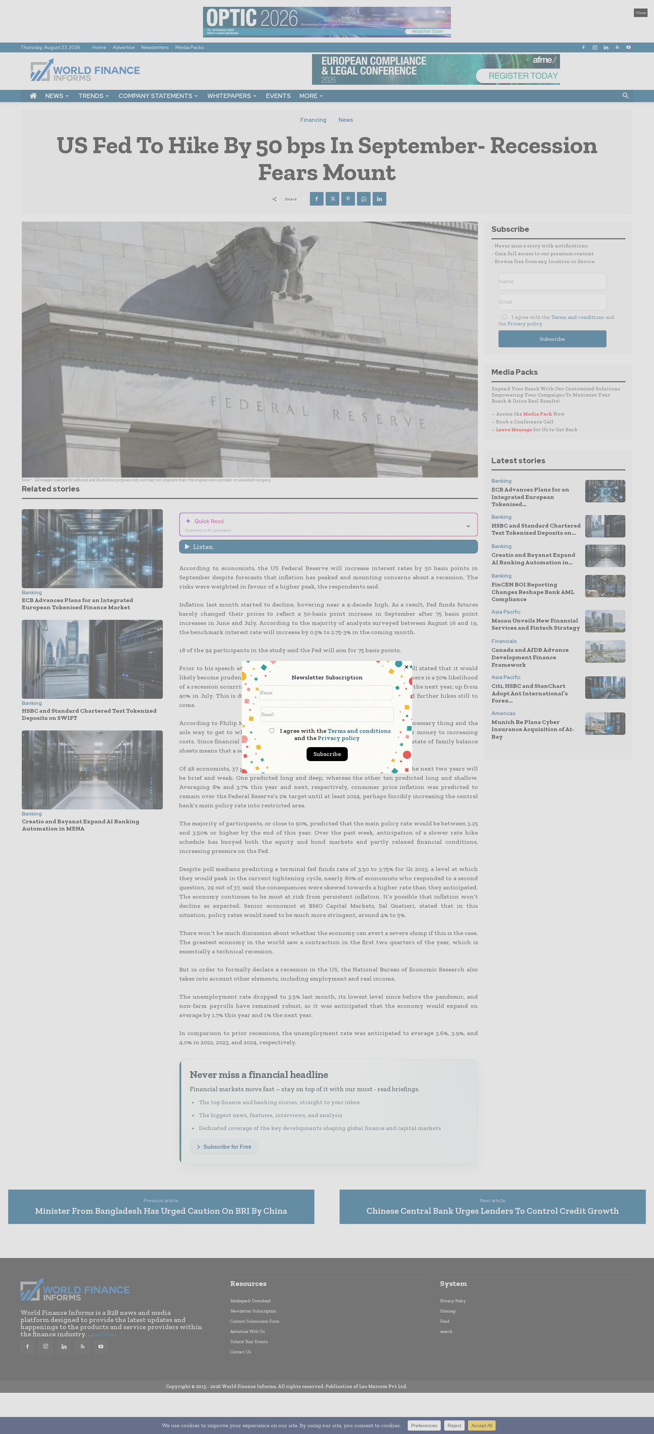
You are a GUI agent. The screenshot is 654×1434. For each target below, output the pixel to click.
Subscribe (327, 754)
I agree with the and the (335, 734)
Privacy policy (339, 738)
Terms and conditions (359, 731)
